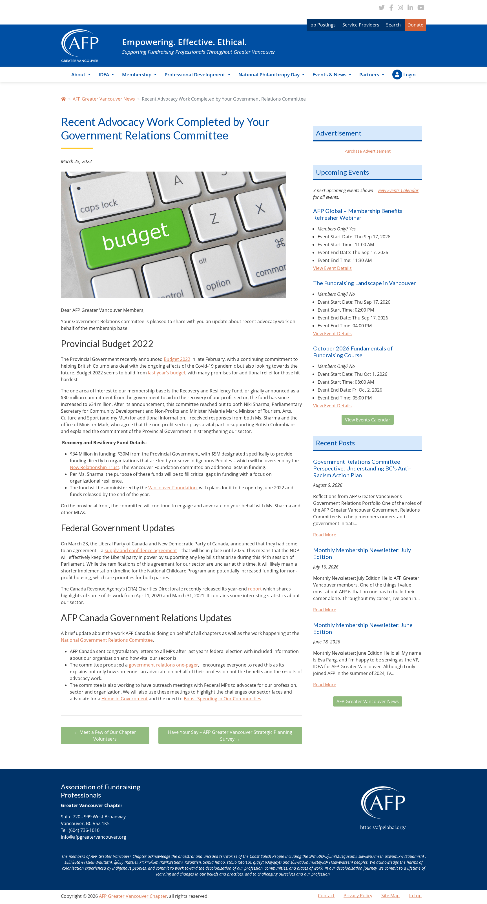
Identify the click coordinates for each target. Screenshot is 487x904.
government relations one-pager (163, 665)
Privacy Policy (358, 895)
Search (393, 25)
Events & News (330, 74)
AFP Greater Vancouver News (104, 99)
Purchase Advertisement (367, 151)
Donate (415, 25)
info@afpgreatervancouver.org (93, 837)
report (255, 589)
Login (409, 74)
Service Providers (360, 25)
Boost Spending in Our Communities (222, 699)
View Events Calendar (367, 420)
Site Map (390, 895)
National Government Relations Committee (107, 640)
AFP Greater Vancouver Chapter (133, 896)
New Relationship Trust (94, 467)
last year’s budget (166, 373)
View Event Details (332, 268)
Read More (324, 535)
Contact (326, 895)
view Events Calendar (398, 190)
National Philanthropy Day (269, 74)
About (79, 74)
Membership (137, 74)
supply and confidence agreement (141, 550)
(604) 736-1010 (84, 830)
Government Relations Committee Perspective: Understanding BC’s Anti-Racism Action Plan (362, 468)
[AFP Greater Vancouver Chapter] (80, 45)
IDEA (104, 74)
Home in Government (124, 699)
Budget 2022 (177, 359)
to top (415, 895)
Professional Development (195, 74)
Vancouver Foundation (172, 488)
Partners (369, 74)
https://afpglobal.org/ (383, 827)
